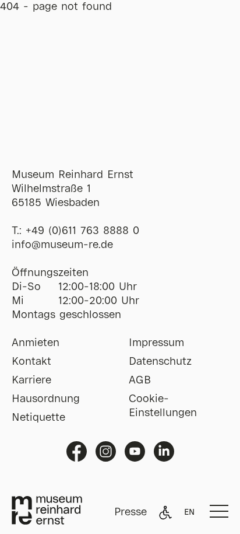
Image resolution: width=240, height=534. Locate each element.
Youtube (135, 451)
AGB (140, 380)
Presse (130, 512)
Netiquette (38, 418)
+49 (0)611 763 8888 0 (82, 231)
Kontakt (31, 362)
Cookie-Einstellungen (163, 406)
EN (189, 512)
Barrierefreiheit (165, 512)
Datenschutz (160, 362)
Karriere (31, 380)
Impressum (156, 343)
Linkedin (164, 451)
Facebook (76, 451)
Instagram (106, 451)
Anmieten (35, 343)
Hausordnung (46, 399)
